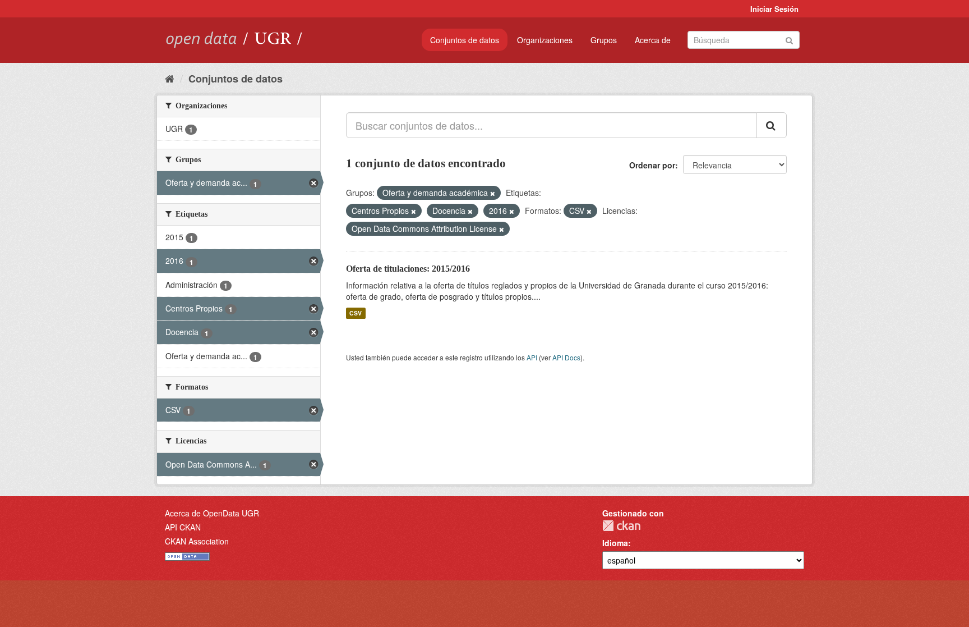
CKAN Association (197, 541)
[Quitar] (492, 193)
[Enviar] (789, 39)
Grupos (603, 39)
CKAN (621, 526)
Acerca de (653, 39)
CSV (355, 313)
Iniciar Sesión (774, 8)
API (532, 357)
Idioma (615, 542)
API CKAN (183, 527)
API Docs (566, 357)
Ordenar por (652, 165)
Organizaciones (545, 39)
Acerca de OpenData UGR (212, 513)
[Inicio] (169, 78)
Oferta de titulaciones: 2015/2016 (408, 268)
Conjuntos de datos (464, 39)
